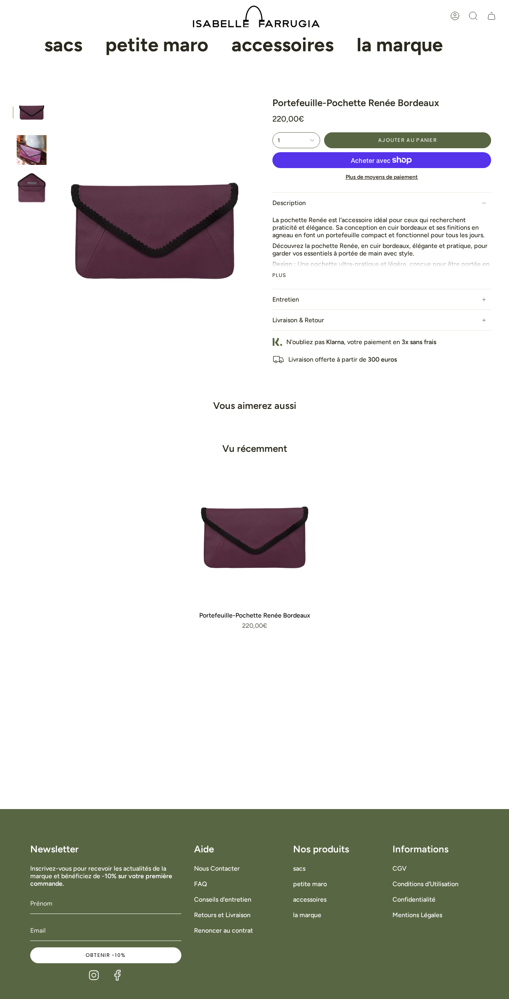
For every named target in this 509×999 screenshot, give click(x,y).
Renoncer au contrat (223, 930)
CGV (399, 868)
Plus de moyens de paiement (382, 177)
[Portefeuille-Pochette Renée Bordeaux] (254, 537)
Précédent (54, 231)
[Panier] (491, 16)
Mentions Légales (417, 915)
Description (289, 203)
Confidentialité (413, 899)
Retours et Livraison (222, 915)
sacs (299, 868)
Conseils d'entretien (222, 899)
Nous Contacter (217, 868)
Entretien (285, 299)
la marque (307, 915)
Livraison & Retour (298, 320)
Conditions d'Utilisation (425, 884)
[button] (63, 44)
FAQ (200, 884)
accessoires (309, 899)
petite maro (310, 884)
